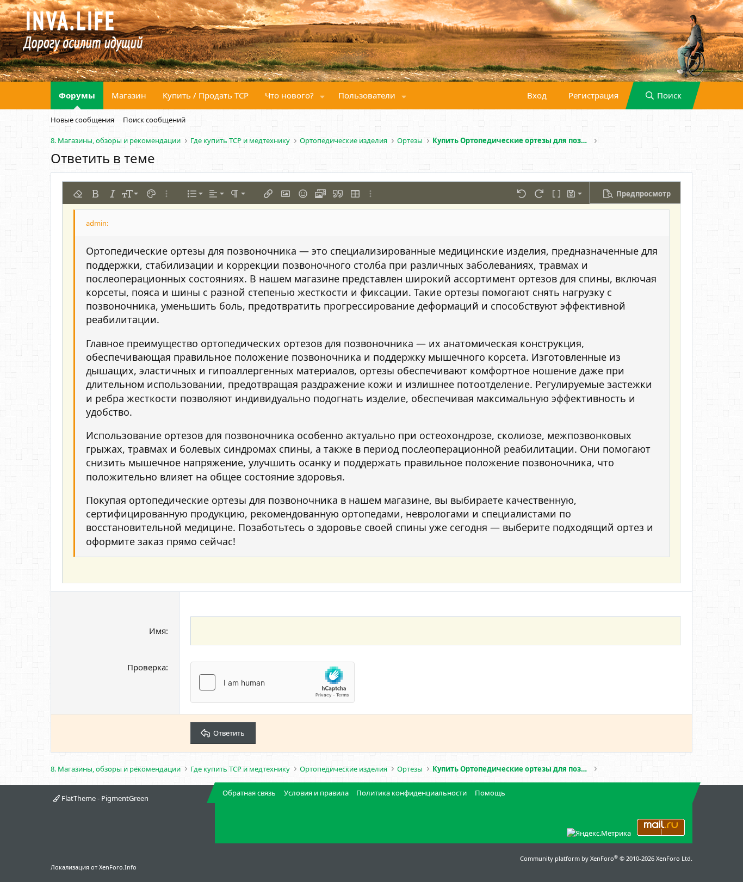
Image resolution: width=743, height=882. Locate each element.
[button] (322, 95)
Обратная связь (249, 793)
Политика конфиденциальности (411, 793)
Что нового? (289, 95)
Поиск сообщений (154, 120)
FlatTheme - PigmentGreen (104, 798)
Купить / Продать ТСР (206, 95)
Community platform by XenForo (606, 858)
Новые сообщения (82, 120)
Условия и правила (316, 793)
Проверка (146, 667)
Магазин (129, 95)
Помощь (490, 793)
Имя (157, 630)
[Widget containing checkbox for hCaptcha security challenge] (272, 682)
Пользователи (366, 95)
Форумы (77, 95)
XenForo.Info (118, 867)
